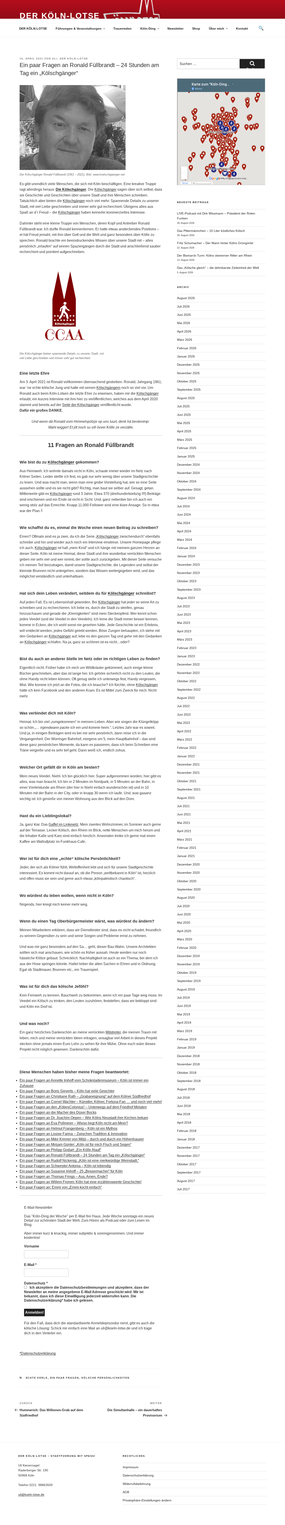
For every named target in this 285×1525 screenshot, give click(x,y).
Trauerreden (122, 28)
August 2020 (186, 897)
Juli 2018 (183, 1097)
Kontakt (242, 28)
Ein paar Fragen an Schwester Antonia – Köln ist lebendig (65, 1166)
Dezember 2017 (188, 1147)
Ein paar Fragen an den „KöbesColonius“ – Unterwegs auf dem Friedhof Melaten (83, 1107)
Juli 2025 (183, 406)
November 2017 (188, 1156)
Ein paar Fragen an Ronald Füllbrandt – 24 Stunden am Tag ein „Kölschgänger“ (82, 1155)
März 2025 (184, 439)
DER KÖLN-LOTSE (33, 28)
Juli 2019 (183, 997)
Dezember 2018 (188, 1056)
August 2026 (186, 298)
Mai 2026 (183, 323)
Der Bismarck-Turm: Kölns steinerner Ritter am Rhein (214, 255)
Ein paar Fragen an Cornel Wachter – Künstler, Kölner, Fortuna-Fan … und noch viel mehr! (91, 1102)
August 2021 (186, 798)
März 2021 (184, 839)
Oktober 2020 (186, 881)
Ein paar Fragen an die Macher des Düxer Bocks (58, 1112)
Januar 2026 (186, 356)
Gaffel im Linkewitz (63, 824)
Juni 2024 (184, 514)
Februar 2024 (186, 548)
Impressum (130, 1467)
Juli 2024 (183, 506)
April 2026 (184, 331)
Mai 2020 (183, 922)
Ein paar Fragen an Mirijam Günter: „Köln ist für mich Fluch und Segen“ (75, 1144)
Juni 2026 (184, 314)
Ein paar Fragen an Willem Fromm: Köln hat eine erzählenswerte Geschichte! (80, 1182)
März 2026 (184, 339)
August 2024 (186, 498)
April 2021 (184, 831)
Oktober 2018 (186, 1072)
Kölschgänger (105, 189)
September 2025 (189, 389)
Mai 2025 (183, 423)
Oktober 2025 (186, 381)
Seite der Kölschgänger (80, 405)
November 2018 (188, 1064)
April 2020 (184, 931)
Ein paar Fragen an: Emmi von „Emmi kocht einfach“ (61, 1187)
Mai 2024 (183, 523)
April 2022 (184, 731)
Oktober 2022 (186, 681)
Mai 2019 (183, 1014)
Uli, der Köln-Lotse (70, 58)
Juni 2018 (184, 1106)
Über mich (216, 28)
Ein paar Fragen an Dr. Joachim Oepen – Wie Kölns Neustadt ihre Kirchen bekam (84, 1118)
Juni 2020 (184, 914)
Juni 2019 (184, 1006)
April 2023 (184, 631)
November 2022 (188, 673)
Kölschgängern (108, 388)
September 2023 (189, 589)
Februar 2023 (186, 648)
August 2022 (186, 698)
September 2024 (189, 489)
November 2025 (188, 373)
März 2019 (184, 1031)
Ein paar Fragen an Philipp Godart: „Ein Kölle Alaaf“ (60, 1150)
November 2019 (188, 964)
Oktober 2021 (186, 781)
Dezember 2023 (188, 564)
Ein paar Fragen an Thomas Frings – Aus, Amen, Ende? (64, 1176)
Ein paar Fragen (64, 1377)
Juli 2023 (183, 606)
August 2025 (186, 398)
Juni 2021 (184, 814)
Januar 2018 (186, 1139)
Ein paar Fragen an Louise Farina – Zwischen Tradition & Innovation (73, 1134)
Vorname (31, 1246)
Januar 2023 (186, 656)
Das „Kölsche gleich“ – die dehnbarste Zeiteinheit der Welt (218, 267)
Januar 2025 (186, 456)
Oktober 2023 (186, 581)
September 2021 (189, 789)
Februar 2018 (186, 1131)
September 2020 (189, 889)
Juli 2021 (183, 806)
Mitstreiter (113, 1032)
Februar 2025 (186, 448)
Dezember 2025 (188, 364)
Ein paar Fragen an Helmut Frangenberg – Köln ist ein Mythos (68, 1128)
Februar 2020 (186, 947)
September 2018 (189, 1081)
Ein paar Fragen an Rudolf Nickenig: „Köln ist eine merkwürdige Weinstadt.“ (79, 1160)
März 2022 (184, 739)
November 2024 (188, 473)
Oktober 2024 (186, 481)
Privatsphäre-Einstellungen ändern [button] (147, 1500)
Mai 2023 (183, 623)
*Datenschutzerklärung (38, 1353)
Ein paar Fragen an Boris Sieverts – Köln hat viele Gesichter (67, 1091)
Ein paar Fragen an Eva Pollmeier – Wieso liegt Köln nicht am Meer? (74, 1123)
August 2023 (186, 598)
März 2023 (184, 639)
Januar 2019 (186, 1047)
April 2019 (184, 1022)
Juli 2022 (183, 706)
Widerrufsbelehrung (137, 1484)
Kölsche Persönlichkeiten (105, 1377)
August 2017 (186, 1181)
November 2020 (188, 872)
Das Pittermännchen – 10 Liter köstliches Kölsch (211, 231)
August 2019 (186, 989)
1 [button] (42, 509)
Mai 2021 (183, 823)
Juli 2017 (183, 1189)
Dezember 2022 (188, 664)
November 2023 (188, 573)
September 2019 (189, 981)
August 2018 (186, 1089)
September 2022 (189, 689)
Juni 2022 (184, 714)
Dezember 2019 (188, 956)
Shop (196, 28)
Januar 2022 (186, 756)
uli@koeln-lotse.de (31, 1494)
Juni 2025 (184, 414)
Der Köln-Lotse (60, 15)
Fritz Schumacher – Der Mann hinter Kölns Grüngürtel (215, 243)
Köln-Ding (148, 28)
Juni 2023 (184, 614)
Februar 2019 (186, 1039)
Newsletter (175, 28)
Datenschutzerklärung (138, 1475)
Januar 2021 (186, 856)
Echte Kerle (37, 1377)
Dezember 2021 (188, 764)
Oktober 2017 (186, 1164)
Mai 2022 (183, 723)
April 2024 (184, 531)
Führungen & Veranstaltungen (79, 28)
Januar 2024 (186, 556)
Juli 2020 (183, 906)
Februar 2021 (186, 847)
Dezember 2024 (188, 464)
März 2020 (184, 939)
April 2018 (184, 1122)
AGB (126, 1492)
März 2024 (184, 539)
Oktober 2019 (186, 972)
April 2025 (184, 431)
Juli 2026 (183, 306)
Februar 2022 (186, 747)
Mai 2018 (183, 1114)
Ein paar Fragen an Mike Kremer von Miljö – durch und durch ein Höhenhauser (82, 1139)
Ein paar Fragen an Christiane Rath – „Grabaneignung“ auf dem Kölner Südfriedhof (85, 1096)
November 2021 (188, 772)
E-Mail (30, 1265)
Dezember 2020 (188, 864)
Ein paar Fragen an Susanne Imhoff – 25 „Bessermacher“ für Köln (71, 1171)
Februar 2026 (186, 348)
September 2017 (189, 1172)
